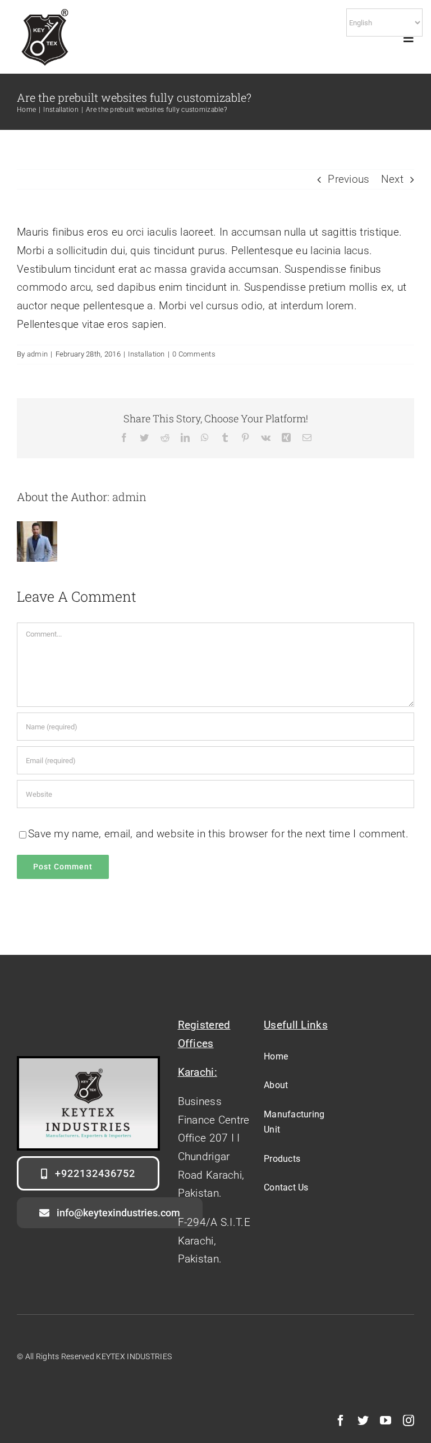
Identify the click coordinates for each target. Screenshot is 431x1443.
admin (37, 354)
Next (392, 179)
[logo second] (88, 1063)
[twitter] (363, 1420)
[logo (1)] (45, 6)
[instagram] (408, 1420)
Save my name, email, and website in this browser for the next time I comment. (218, 833)
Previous (348, 179)
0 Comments (194, 354)
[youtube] (385, 1420)
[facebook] (340, 1420)
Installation (146, 354)
